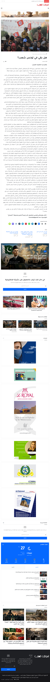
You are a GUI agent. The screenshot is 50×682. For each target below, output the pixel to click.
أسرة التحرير (7, 679)
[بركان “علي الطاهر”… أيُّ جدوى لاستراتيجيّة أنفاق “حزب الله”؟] (25, 324)
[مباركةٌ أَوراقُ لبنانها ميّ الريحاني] (43, 597)
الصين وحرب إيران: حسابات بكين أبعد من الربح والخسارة (27, 572)
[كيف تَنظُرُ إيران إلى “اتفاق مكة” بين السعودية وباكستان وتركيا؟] (13, 634)
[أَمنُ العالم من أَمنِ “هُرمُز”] (40, 324)
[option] (25, 256)
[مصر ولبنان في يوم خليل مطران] (43, 579)
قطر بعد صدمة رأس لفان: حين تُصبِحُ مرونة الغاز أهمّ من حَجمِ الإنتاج (31, 1)
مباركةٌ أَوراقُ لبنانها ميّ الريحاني (32, 595)
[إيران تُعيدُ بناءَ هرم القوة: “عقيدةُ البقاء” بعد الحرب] (13, 615)
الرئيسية (44, 54)
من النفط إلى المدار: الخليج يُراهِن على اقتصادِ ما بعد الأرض (27, 589)
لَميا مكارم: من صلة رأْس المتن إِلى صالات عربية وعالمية (27, 583)
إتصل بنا (2, 679)
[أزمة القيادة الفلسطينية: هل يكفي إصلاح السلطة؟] (36, 634)
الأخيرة (13, 567)
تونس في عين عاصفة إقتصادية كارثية (12, 232)
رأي (42, 54)
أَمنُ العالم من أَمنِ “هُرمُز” (41, 329)
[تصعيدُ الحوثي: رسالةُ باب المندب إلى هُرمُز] (9, 324)
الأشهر (37, 567)
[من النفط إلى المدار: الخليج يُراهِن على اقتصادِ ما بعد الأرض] (43, 591)
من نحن (11, 679)
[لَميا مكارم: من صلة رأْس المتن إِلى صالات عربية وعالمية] (43, 585)
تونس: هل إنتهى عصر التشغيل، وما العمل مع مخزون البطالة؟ (26, 233)
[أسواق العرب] (43, 5)
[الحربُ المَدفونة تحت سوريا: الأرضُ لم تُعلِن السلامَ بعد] (36, 615)
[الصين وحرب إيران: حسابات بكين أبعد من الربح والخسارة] (43, 574)
